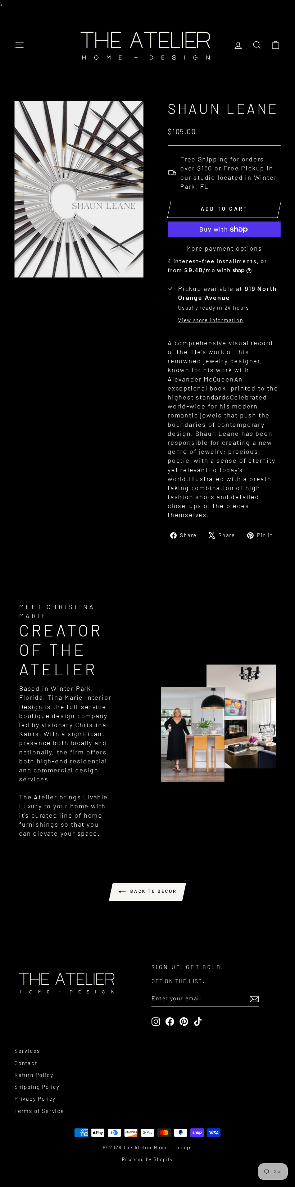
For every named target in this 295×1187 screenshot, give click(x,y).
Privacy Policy (35, 1098)
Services (27, 1050)
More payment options (224, 248)
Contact (25, 1063)
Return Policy (33, 1075)
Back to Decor (152, 891)
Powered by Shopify (147, 1159)
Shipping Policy (37, 1086)
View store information (211, 320)
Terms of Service (39, 1111)
